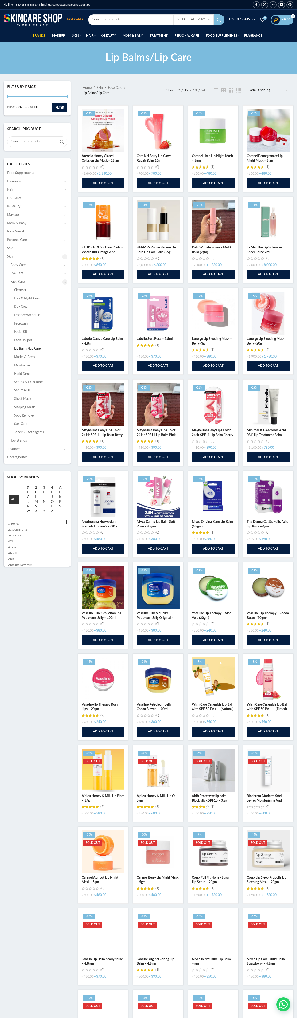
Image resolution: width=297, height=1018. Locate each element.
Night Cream (23, 373)
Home (87, 88)
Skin (10, 256)
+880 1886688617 (21, 4)
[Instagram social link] (273, 4)
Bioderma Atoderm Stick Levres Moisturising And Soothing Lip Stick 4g (264, 800)
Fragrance (14, 181)
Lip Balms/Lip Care (27, 348)
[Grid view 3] (231, 90)
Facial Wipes (23, 340)
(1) (212, 167)
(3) (267, 350)
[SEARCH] (219, 19)
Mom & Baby (16, 223)
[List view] (216, 90)
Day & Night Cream (28, 298)
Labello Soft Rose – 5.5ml (155, 339)
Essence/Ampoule (27, 315)
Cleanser (20, 290)
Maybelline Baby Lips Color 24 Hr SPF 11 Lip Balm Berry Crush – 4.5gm (102, 435)
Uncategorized (17, 457)
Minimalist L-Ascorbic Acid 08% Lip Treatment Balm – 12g (266, 435)
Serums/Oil (22, 390)
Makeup (13, 214)
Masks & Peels (24, 357)
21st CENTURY (17, 529)
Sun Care (20, 424)
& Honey (13, 523)
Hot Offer (14, 198)
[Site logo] (33, 19)
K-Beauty (13, 206)
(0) (102, 167)
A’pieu (12, 547)
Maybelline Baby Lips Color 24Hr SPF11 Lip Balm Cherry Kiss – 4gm (212, 435)
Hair (10, 189)
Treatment (14, 449)
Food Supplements (20, 173)
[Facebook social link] (256, 4)
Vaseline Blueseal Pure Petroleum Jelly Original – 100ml (155, 618)
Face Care (18, 281)
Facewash (21, 323)
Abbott (12, 553)
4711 (11, 541)
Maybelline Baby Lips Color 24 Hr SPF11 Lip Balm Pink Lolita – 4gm (156, 435)
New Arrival (15, 231)
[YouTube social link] (281, 4)
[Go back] (99, 58)
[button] (103, 183)
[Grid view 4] (238, 90)
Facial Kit (20, 332)
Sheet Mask (22, 399)
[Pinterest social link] (289, 4)
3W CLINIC (15, 535)
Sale (10, 248)
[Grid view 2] (223, 90)
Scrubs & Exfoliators (28, 382)
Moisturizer (22, 365)
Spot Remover (24, 415)
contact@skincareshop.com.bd (65, 4)
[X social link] (264, 4)
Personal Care (17, 240)
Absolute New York (20, 564)
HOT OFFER (75, 19)
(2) (102, 715)
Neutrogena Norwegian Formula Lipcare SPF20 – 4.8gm (100, 526)
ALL (13, 499)
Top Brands (19, 440)
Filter (59, 107)
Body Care (18, 265)
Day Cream (22, 306)
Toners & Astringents (29, 432)
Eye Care (17, 273)
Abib (11, 559)
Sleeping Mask (24, 407)
